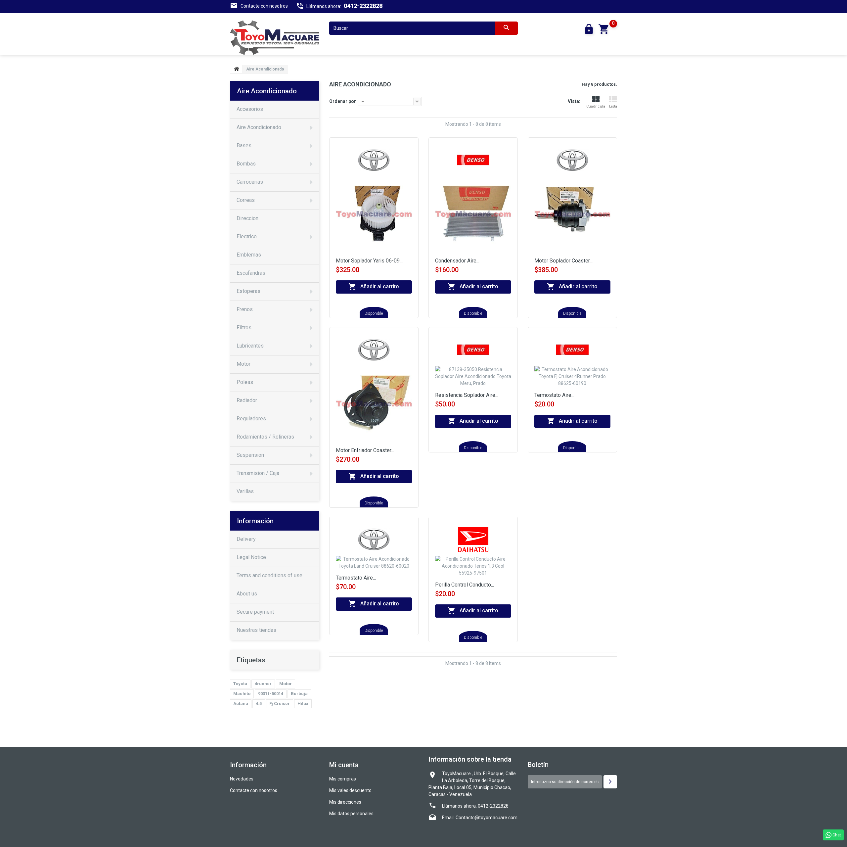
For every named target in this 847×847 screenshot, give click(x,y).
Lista (613, 106)
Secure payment (255, 612)
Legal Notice (251, 557)
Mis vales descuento (350, 790)
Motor (285, 683)
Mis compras (342, 778)
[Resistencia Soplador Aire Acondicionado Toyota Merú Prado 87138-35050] (473, 379)
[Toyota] (374, 160)
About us (247, 593)
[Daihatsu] (473, 539)
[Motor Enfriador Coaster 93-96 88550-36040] (374, 406)
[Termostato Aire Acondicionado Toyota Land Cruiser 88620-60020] (374, 565)
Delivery (246, 539)
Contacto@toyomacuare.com (486, 817)
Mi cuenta (344, 765)
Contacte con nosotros (264, 6)
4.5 (259, 703)
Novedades (241, 778)
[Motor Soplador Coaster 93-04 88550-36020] (572, 216)
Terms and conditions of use (269, 575)
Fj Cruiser (279, 703)
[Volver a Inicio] (236, 69)
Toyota (240, 683)
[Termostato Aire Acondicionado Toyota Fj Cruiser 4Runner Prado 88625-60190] (572, 379)
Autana (240, 703)
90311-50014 (270, 693)
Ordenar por (342, 101)
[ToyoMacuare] (274, 37)
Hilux (302, 703)
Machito (241, 693)
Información (255, 521)
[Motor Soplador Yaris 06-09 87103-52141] (374, 216)
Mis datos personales (351, 813)
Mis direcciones (345, 802)
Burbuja (299, 693)
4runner (263, 683)
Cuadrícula (595, 106)
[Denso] (473, 160)
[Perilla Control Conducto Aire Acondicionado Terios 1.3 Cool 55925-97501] (473, 568)
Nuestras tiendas (256, 630)
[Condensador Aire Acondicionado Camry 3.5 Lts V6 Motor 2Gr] (473, 216)
